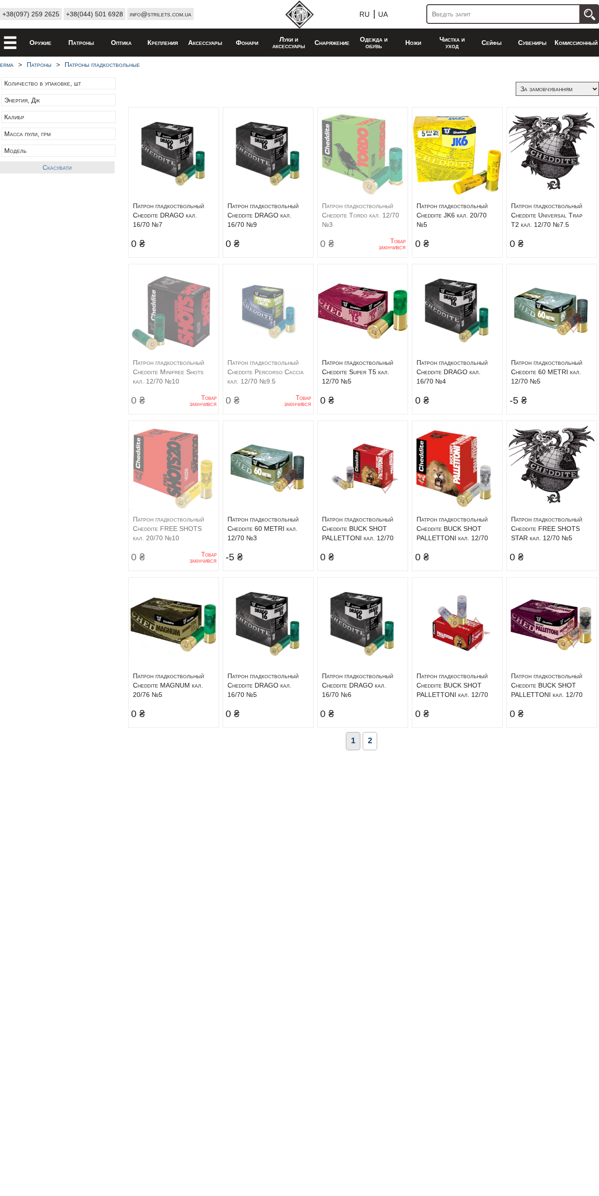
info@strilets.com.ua (160, 14)
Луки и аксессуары (288, 43)
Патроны (81, 42)
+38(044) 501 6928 (94, 14)
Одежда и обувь (373, 43)
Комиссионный (576, 42)
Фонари (247, 42)
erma (7, 64)
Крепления (162, 42)
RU (364, 14)
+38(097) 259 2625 (30, 14)
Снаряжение (332, 42)
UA (383, 14)
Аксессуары (205, 42)
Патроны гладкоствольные (102, 64)
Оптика (121, 42)
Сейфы (492, 42)
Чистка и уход (452, 43)
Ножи (413, 42)
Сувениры (532, 42)
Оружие (40, 42)
